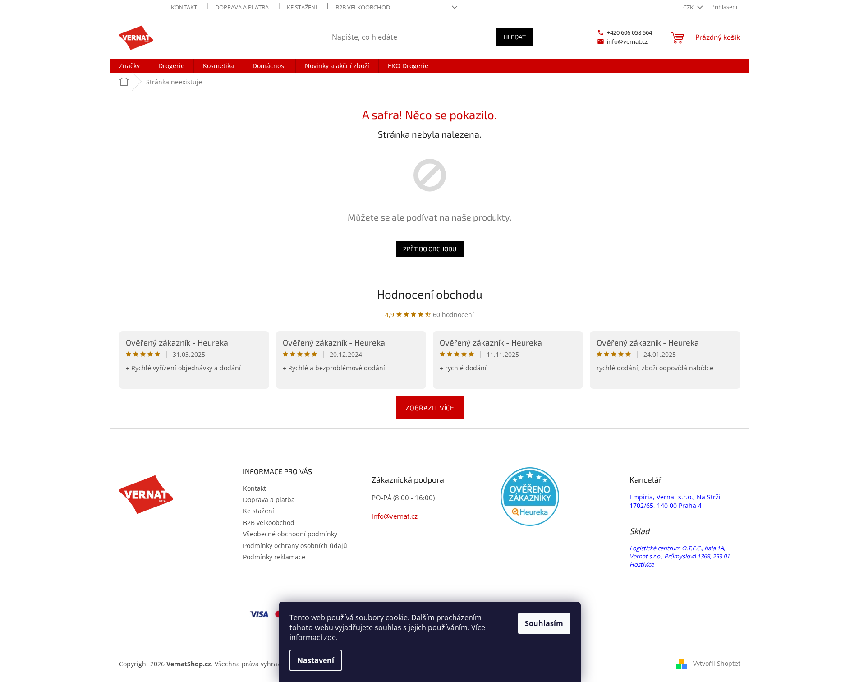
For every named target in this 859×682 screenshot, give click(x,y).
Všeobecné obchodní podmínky (290, 534)
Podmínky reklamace (274, 557)
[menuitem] (129, 66)
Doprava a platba (242, 7)
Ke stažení (302, 7)
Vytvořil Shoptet (716, 663)
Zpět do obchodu (429, 249)
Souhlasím (544, 623)
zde (330, 637)
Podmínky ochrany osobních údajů (295, 545)
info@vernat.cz (395, 516)
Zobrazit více (429, 407)
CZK (689, 7)
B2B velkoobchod (362, 7)
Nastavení (315, 660)
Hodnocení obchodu (429, 294)
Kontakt (184, 7)
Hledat (515, 37)
